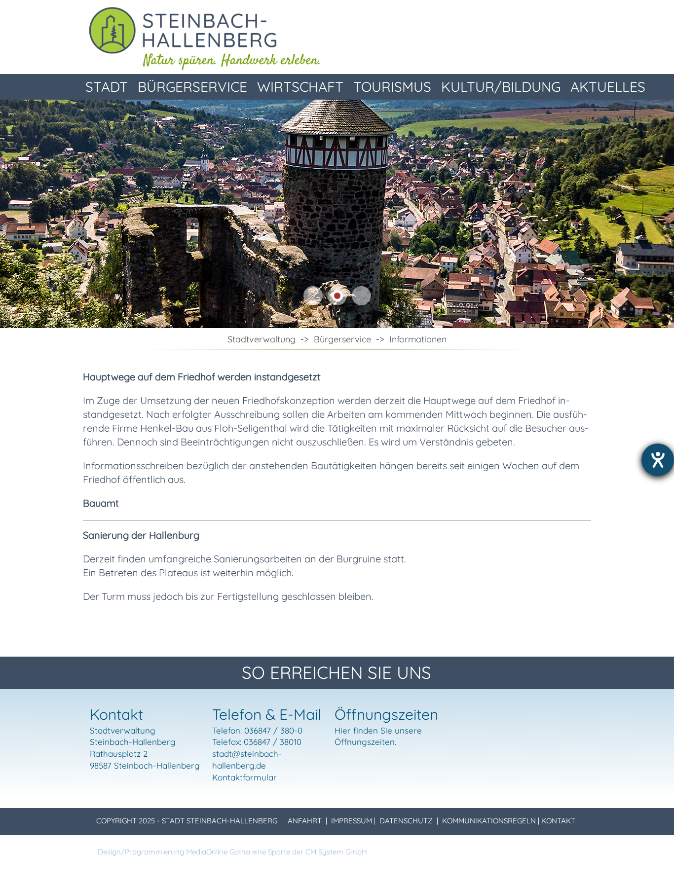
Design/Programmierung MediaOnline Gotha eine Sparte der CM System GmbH (232, 851)
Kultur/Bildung (501, 86)
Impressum (351, 820)
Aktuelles (607, 86)
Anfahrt (305, 820)
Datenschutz (406, 820)
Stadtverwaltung (261, 339)
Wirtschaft (300, 86)
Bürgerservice (192, 86)
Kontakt (558, 820)
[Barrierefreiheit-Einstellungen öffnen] (657, 460)
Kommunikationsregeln (489, 820)
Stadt (106, 86)
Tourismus (392, 86)
